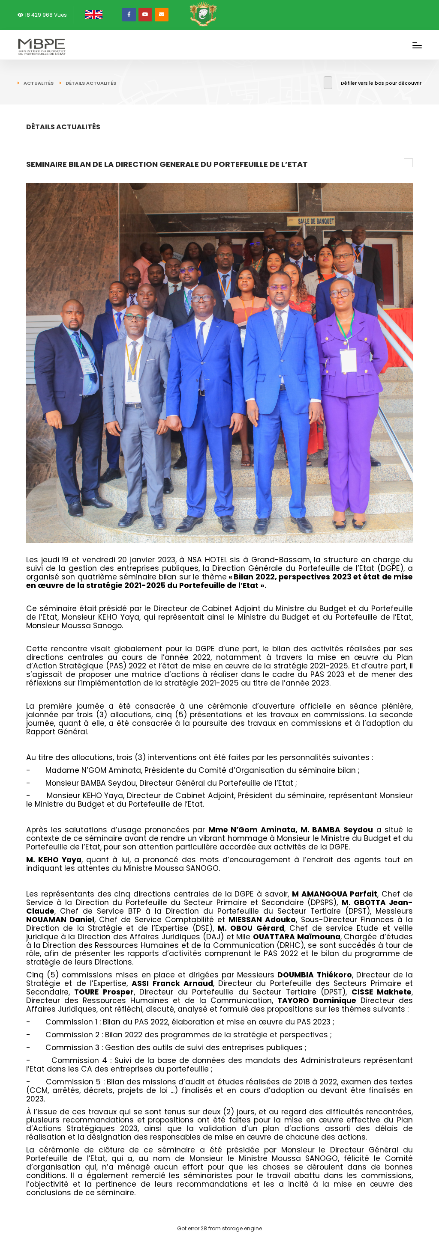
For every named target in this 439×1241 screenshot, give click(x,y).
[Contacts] (161, 14)
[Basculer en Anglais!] (92, 14)
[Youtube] (145, 14)
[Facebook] (129, 14)
